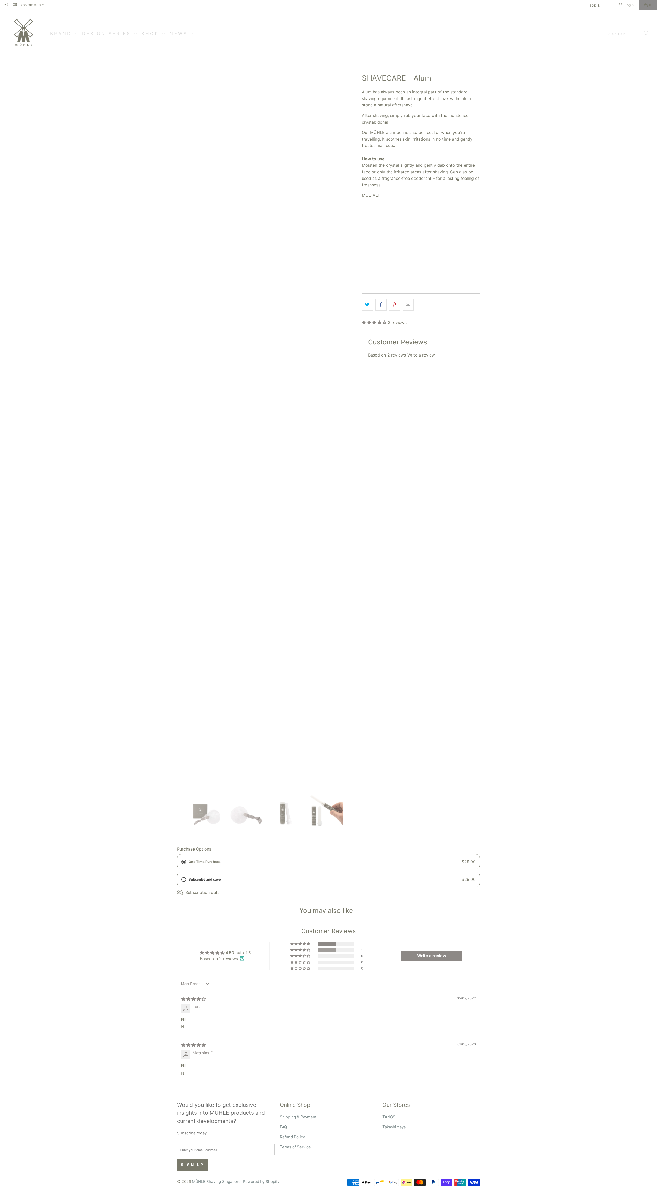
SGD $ (594, 5)
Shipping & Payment (298, 1116)
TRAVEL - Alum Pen (436, 241)
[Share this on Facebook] (381, 305)
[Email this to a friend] (408, 305)
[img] (193, 998)
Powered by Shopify (261, 1181)
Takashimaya (394, 1126)
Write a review (421, 355)
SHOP (151, 33)
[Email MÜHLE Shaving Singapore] (14, 5)
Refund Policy (292, 1136)
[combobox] (629, 33)
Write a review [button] (431, 955)
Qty (365, 256)
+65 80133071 (33, 5)
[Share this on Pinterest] (394, 305)
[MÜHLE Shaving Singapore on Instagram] (6, 5)
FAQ (283, 1126)
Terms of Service (295, 1146)
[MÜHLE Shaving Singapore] (25, 34)
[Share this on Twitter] (367, 305)
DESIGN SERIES (107, 33)
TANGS (388, 1116)
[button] (374, 322)
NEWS (180, 33)
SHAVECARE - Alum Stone (388, 241)
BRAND (62, 33)
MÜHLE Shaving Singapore (216, 1181)
